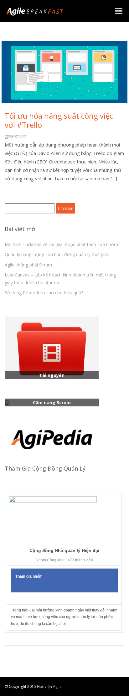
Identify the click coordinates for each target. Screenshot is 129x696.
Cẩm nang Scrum (52, 402)
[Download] (52, 347)
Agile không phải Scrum (28, 265)
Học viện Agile (49, 686)
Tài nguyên (51, 375)
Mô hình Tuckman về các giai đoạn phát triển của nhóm (61, 244)
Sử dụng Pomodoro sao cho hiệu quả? (44, 293)
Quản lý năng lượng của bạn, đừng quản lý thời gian (57, 254)
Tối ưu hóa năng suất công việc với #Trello (59, 120)
